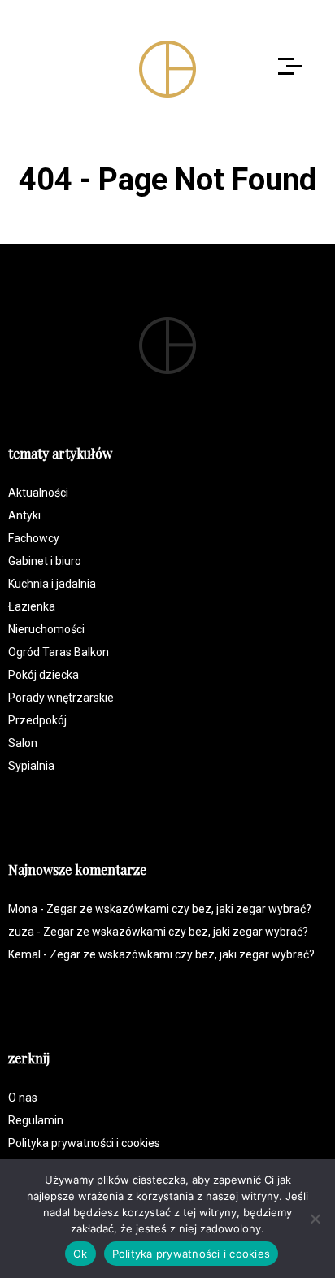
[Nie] (315, 1219)
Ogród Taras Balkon (58, 652)
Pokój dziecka (43, 674)
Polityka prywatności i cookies (84, 1143)
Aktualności (38, 492)
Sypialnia (31, 765)
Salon (22, 743)
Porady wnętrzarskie (61, 697)
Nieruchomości (46, 629)
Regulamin (35, 1120)
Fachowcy (33, 538)
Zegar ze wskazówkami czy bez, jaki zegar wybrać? (178, 908)
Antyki (24, 515)
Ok (80, 1253)
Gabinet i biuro (44, 560)
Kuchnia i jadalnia (52, 583)
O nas (22, 1097)
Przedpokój (37, 720)
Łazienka (31, 606)
